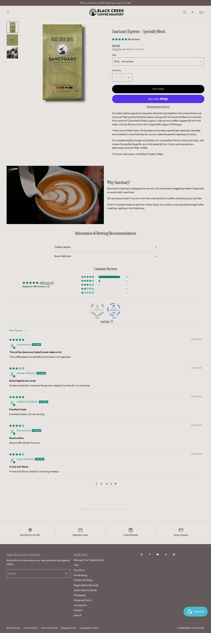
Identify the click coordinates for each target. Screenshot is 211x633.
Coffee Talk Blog (83, 580)
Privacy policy (31, 628)
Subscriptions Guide (85, 590)
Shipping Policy (82, 600)
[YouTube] (160, 554)
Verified (104, 321)
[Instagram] (144, 554)
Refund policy (14, 628)
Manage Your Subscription (89, 560)
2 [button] (101, 483)
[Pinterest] (176, 554)
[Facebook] (152, 554)
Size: (114, 55)
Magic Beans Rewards (86, 585)
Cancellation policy (89, 628)
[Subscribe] (66, 573)
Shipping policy (68, 628)
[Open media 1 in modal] (63, 62)
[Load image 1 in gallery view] (12, 27)
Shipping (116, 49)
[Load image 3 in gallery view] (12, 53)
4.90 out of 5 (47, 282)
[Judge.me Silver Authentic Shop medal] (97, 309)
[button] (185, 12)
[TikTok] (168, 554)
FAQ (76, 565)
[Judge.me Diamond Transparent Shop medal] (113, 309)
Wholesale (80, 595)
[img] (16, 339)
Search (78, 615)
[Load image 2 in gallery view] (12, 40)
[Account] (192, 12)
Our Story (79, 570)
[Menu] (11, 12)
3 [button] (106, 483)
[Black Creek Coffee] (105, 12)
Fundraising (80, 575)
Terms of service (49, 628)
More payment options (158, 106)
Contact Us (80, 605)
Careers (78, 610)
